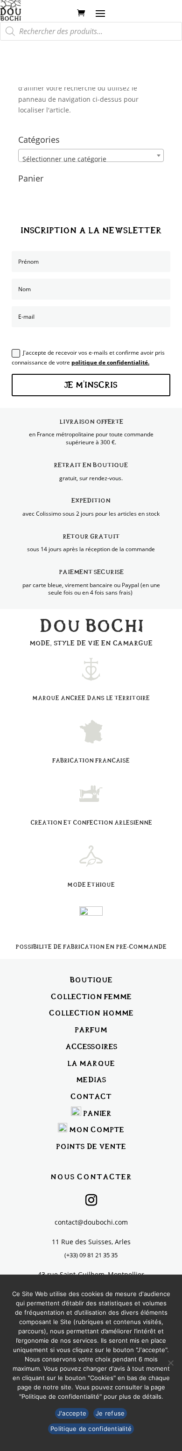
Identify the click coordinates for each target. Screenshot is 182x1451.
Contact (91, 1096)
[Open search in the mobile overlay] (91, 31)
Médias (91, 1079)
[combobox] (91, 155)
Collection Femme (91, 996)
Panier (97, 1113)
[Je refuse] (170, 1362)
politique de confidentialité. (110, 362)
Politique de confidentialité (91, 1428)
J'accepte (71, 1413)
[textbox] (91, 159)
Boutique (91, 979)
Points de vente (91, 1146)
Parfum (91, 1029)
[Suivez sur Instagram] (91, 1200)
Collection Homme (91, 1013)
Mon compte (96, 1129)
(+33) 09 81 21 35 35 (91, 1255)
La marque (91, 1063)
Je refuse (110, 1413)
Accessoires (91, 1046)
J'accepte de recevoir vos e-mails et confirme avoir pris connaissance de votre (88, 357)
